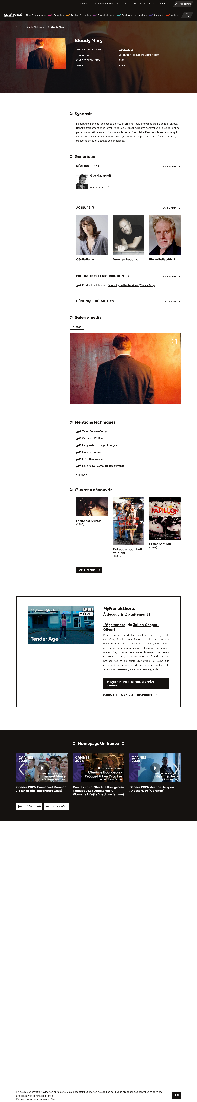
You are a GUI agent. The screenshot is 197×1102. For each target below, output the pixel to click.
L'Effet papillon (160, 544)
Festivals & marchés (81, 15)
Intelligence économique (134, 15)
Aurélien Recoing (125, 259)
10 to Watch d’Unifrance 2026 (139, 3)
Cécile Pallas (85, 259)
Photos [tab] (77, 327)
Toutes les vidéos (56, 806)
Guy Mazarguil (126, 49)
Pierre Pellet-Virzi (162, 259)
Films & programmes (36, 15)
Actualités (59, 15)
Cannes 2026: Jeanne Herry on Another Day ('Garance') (95, 789)
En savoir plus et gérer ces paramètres (36, 1099)
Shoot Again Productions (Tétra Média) (139, 54)
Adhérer (175, 15)
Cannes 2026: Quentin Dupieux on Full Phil (154, 789)
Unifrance (159, 15)
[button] (174, 341)
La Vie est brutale (88, 521)
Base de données (106, 15)
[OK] (176, 1095)
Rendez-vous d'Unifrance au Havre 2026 (99, 3)
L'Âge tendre (114, 624)
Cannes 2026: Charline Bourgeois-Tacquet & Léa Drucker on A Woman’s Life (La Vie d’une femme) (41, 790)
